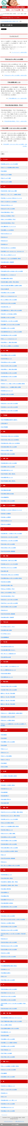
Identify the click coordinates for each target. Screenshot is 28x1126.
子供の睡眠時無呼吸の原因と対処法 (9, 965)
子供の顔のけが (4, 244)
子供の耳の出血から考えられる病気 (9, 1008)
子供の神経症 (4, 763)
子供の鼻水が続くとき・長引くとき (9, 1100)
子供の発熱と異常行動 (6, 889)
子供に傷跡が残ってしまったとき (8, 226)
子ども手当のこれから (6, 633)
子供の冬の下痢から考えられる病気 (9, 686)
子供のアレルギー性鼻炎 (6, 174)
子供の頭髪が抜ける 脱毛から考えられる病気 (11, 310)
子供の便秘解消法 (5, 497)
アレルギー (5, 159)
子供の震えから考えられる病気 (8, 317)
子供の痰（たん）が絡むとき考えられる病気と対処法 (13, 383)
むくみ (4, 398)
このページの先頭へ (15, 1124)
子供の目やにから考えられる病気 (8, 956)
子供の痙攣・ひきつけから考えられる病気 (14, 128)
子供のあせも (4, 862)
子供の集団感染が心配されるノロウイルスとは (11, 1017)
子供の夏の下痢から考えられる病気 (9, 689)
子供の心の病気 (4, 766)
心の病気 (5, 730)
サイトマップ (4, 1114)
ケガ (4, 186)
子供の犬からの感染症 (6, 524)
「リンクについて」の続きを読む (19, 52)
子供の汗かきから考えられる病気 (8, 303)
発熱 (4, 870)
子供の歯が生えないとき (6, 788)
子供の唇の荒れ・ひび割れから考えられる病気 (11, 533)
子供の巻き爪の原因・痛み (7, 585)
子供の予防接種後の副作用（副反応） (9, 419)
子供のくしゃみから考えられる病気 (9, 1089)
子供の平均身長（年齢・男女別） (8, 473)
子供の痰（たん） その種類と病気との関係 (11, 387)
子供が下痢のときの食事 (6, 1053)
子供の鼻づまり (4, 1093)
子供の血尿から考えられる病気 (8, 716)
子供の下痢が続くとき (6, 1049)
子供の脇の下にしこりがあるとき (8, 274)
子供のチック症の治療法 (6, 756)
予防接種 (5, 415)
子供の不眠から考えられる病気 (8, 980)
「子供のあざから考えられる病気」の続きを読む (15, 75)
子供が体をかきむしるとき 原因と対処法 (10, 815)
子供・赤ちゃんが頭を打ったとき (8, 255)
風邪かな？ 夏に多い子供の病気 (8, 704)
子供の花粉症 (4, 171)
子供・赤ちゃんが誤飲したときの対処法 (10, 346)
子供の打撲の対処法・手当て (7, 212)
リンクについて (14, 36)
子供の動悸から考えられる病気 (8, 328)
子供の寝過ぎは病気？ (6, 973)
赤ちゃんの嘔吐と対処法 (6, 1024)
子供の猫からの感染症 (6, 517)
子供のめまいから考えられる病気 (8, 1069)
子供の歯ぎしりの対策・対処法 (8, 785)
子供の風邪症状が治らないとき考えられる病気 (11, 331)
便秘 (4, 485)
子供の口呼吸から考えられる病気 (8, 355)
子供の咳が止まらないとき (7, 390)
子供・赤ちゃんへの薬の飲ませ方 (8, 653)
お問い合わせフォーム (19, 1121)
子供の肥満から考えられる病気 (8, 466)
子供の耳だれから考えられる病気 (8, 996)
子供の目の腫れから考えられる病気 (9, 949)
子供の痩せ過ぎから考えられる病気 (9, 463)
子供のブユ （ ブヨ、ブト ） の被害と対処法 (11, 194)
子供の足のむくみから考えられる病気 (9, 403)
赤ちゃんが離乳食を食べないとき (8, 670)
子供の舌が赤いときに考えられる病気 (9, 537)
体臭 (4, 431)
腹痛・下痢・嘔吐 (7, 1013)
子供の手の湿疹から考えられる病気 (9, 606)
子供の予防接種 (4, 427)
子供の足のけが (4, 240)
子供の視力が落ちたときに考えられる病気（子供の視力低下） (13, 934)
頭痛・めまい (6, 1061)
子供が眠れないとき (5, 969)
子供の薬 (5, 641)
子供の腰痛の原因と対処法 (7, 278)
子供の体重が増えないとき (7, 477)
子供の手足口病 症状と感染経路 (8, 551)
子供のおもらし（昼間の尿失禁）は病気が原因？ (12, 713)
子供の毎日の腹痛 (5, 1035)
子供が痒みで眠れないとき (7, 829)
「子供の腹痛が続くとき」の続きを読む (17, 98)
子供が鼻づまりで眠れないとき (8, 1086)
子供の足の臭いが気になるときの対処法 (10, 436)
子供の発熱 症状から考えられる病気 (9, 906)
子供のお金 (5, 622)
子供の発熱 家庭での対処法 (7, 903)
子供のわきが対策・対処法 (7, 450)
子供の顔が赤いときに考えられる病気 (9, 321)
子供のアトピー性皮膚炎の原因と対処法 (10, 167)
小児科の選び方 (4, 423)
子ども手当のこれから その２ (8, 626)
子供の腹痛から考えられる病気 (8, 1039)
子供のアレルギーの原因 (6, 181)
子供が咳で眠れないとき (6, 358)
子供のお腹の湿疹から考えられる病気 (9, 847)
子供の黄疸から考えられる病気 (8, 292)
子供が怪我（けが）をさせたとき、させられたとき (12, 251)
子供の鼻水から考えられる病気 (8, 1103)
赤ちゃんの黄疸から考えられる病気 (9, 299)
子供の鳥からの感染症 (6, 513)
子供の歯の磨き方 (5, 795)
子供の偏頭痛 (4, 1073)
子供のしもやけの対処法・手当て (8, 219)
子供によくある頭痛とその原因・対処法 (10, 1066)
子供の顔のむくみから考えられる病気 (9, 407)
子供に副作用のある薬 (6, 657)
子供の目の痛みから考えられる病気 (9, 926)
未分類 (4, 771)
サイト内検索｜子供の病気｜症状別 (9, 776)
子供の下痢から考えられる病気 (8, 1056)
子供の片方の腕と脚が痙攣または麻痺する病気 (11, 285)
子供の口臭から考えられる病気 (8, 454)
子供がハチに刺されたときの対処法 (9, 201)
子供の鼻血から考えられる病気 (8, 1111)
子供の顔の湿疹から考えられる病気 (9, 844)
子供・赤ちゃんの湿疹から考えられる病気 (10, 865)
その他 (4, 266)
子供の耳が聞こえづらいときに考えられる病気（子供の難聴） (13, 1004)
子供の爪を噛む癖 (5, 289)
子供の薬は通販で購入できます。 (8, 650)
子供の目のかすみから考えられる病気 (9, 930)
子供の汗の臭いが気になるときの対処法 (10, 439)
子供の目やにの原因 (5, 953)
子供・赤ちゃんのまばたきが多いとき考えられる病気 (13, 919)
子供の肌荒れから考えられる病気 (8, 837)
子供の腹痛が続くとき (14, 82)
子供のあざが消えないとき (7, 205)
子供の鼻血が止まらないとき (7, 1107)
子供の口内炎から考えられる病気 (8, 547)
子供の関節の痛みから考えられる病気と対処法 (11, 578)
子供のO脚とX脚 (4, 571)
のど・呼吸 (5, 350)
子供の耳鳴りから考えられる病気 (8, 1000)
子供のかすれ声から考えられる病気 (9, 365)
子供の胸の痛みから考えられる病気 (9, 335)
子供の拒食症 (4, 738)
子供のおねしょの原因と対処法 (8, 720)
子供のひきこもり (5, 752)
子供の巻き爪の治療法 (6, 581)
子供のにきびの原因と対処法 (7, 822)
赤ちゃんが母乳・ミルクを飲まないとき (10, 666)
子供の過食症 (4, 734)
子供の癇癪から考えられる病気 (8, 741)
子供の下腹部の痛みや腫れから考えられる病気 (11, 1021)
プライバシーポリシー (8, 1121)
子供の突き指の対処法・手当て (14, 105)
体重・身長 (5, 458)
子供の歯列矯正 (4, 792)
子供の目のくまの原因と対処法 (8, 923)
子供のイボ (3, 854)
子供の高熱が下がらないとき (7, 899)
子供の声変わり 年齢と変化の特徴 (9, 342)
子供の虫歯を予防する (6, 799)
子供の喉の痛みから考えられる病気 (9, 376)
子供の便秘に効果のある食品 (7, 493)
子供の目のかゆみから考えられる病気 (9, 946)
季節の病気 (5, 681)
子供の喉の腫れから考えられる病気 (9, 373)
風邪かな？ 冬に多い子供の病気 (8, 696)
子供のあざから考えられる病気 (14, 59)
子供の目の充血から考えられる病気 (9, 942)
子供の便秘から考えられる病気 (8, 500)
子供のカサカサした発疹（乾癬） (8, 833)
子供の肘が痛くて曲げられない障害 (9, 191)
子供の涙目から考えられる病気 (8, 916)
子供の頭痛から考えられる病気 (8, 1076)
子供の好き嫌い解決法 (6, 673)
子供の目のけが (4, 237)
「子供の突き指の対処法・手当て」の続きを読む (15, 121)
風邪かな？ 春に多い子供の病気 (8, 700)
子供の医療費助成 (5, 637)
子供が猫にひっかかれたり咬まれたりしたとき (11, 198)
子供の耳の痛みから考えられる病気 (9, 989)
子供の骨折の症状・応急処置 (7, 262)
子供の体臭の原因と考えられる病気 (9, 446)
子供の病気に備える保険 (6, 630)
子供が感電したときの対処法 (7, 230)
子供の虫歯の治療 (5, 803)
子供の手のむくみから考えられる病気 (9, 410)
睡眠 (4, 961)
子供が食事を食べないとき (7, 677)
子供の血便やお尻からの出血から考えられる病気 (12, 271)
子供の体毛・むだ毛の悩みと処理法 (9, 314)
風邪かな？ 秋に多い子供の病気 (8, 693)
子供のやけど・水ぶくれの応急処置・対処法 (11, 258)
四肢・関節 (5, 555)
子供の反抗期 (4, 745)
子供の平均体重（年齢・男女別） (8, 481)
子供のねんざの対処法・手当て (8, 215)
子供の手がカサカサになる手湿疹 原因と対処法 (12, 812)
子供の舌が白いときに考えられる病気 (9, 540)
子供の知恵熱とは (5, 892)
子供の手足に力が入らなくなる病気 (9, 567)
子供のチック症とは (5, 759)
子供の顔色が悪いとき (6, 306)
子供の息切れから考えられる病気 (8, 362)
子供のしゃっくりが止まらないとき (9, 296)
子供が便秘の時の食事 (6, 490)
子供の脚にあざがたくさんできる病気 (9, 164)
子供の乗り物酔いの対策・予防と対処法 (10, 282)
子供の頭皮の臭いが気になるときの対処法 (10, 443)
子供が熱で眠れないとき (6, 874)
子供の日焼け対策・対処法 (7, 878)
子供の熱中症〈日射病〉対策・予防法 (9, 885)
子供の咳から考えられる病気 (7, 394)
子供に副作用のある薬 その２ (7, 646)
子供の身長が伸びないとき (7, 470)
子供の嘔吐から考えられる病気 (8, 1046)
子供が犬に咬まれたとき (6, 233)
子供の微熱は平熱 (5, 896)
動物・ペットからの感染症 (9, 505)
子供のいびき (4, 380)
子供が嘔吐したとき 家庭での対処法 (9, 1042)
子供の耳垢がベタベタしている (8, 992)
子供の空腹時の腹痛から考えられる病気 (10, 1028)
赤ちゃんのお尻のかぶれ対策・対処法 (9, 851)
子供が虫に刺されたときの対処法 (8, 247)
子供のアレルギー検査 (6, 178)
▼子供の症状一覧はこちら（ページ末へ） (11, 17)
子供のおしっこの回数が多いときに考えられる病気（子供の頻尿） (13, 724)
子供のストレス (4, 749)
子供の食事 (5, 661)
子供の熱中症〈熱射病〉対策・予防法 (9, 881)
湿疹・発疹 (5, 807)
